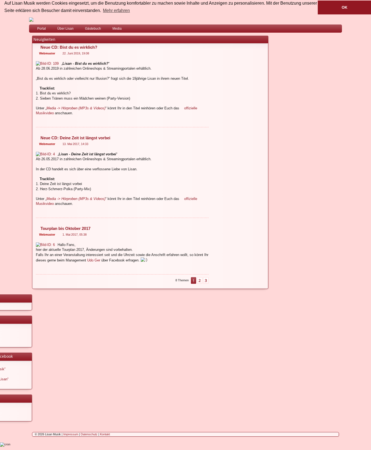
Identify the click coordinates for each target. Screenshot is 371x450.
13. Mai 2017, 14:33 (75, 144)
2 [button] (200, 280)
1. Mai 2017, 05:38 (74, 234)
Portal (41, 28)
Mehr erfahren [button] (116, 10)
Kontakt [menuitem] (105, 434)
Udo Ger (93, 260)
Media (117, 28)
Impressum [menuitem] (70, 434)
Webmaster (47, 53)
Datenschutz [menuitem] (89, 434)
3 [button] (206, 280)
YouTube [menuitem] (339, 30)
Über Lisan (65, 28)
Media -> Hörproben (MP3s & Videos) (75, 108)
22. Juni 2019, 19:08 (75, 53)
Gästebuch (93, 28)
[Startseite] (185, 19)
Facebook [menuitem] (331, 30)
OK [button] (344, 7)
